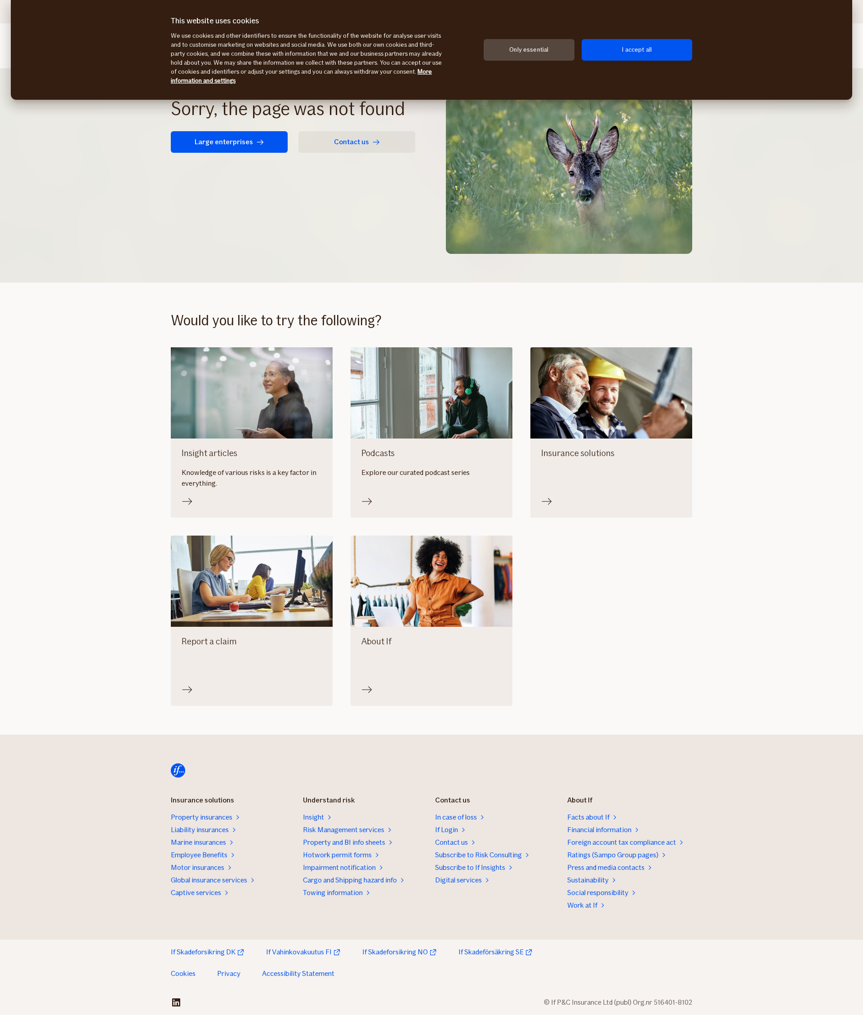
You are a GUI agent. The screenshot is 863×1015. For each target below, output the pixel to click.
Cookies (183, 973)
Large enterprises (224, 141)
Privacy (228, 973)
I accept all (637, 49)
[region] (431, 50)
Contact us (351, 141)
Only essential (528, 49)
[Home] (178, 770)
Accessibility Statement (298, 973)
